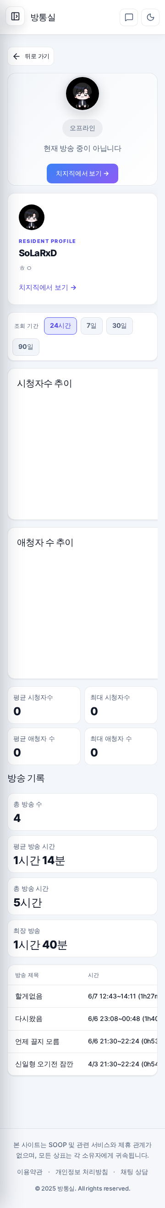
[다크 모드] (150, 17)
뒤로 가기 (37, 56)
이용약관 (30, 1171)
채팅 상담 (134, 1171)
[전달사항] (129, 17)
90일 (25, 346)
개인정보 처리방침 (81, 1171)
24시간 (60, 325)
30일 (119, 325)
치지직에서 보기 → (82, 173)
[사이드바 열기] (15, 16)
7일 (92, 325)
